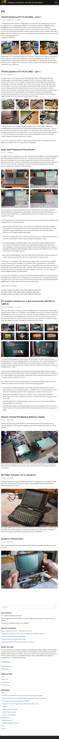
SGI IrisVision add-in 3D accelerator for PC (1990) (19, 642)
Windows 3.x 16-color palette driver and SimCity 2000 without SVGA (20, 703)
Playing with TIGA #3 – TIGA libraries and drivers (19, 631)
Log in (3, 676)
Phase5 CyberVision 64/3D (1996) (16, 636)
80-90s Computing (6, 666)
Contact (3, 728)
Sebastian (4, 633)
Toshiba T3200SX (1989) (9, 712)
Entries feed (4, 679)
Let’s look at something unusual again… (12, 615)
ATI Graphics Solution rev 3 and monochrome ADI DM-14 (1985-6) (27, 633)
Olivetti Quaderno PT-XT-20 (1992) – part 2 (20, 17)
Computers (4, 706)
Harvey (3, 639)
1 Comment (17, 20)
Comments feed (5, 682)
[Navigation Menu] (56, 2)
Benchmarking (5, 717)
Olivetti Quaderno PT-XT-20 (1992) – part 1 (20, 71)
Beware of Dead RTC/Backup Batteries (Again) (23, 417)
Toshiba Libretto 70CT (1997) (10, 709)
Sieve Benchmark (7, 720)
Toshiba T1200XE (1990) (9, 715)
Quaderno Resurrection (12, 539)
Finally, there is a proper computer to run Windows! (15, 623)
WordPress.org (5, 685)
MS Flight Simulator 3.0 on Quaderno (18, 475)
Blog (2, 725)
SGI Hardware (5, 669)
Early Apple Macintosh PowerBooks (18, 149)
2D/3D (3, 693)
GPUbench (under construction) (10, 723)
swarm (4, 20)
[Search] (56, 607)
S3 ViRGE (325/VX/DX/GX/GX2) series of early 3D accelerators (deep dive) (22, 695)
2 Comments (18, 307)
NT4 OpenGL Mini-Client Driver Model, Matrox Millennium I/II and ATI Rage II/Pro (24, 698)
